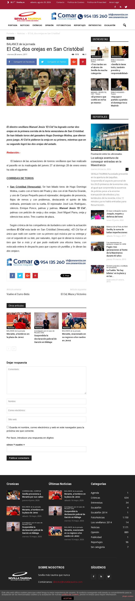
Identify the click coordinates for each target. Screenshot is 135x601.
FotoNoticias (63, 25)
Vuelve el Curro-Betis (18, 294)
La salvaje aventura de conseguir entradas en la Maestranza (106, 161)
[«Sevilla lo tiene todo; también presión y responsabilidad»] (120, 52)
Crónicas (37, 25)
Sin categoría (98, 547)
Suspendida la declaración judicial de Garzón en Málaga (45, 338)
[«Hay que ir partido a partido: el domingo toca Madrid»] (120, 84)
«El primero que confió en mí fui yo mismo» (98, 100)
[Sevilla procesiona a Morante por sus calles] (13, 495)
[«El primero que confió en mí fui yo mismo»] (99, 84)
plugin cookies (127, 596)
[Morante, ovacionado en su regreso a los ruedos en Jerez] (74, 320)
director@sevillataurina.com (67, 581)
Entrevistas (95, 25)
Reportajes (80, 25)
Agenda (95, 492)
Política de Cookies (76, 2)
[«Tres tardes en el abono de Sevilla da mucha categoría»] (99, 52)
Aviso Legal (114, 2)
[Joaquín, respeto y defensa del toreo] (97, 214)
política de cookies (70, 594)
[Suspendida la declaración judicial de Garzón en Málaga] (46, 320)
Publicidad (96, 537)
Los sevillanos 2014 (101, 522)
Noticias (24, 25)
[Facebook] (115, 7)
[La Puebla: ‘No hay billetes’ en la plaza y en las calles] (97, 269)
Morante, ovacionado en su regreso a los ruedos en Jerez (74, 337)
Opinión (49, 25)
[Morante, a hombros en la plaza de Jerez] (19, 320)
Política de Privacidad (96, 2)
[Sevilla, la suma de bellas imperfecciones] (97, 230)
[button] (124, 25)
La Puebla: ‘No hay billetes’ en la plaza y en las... (116, 273)
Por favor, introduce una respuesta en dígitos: (30, 437)
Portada (12, 25)
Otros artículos (16, 305)
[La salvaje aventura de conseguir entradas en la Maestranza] (109, 137)
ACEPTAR (67, 598)
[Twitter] (125, 7)
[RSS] (120, 7)
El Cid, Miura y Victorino (73, 294)
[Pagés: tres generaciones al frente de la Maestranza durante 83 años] (97, 246)
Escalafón (109, 25)
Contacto (60, 2)
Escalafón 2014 (99, 512)
